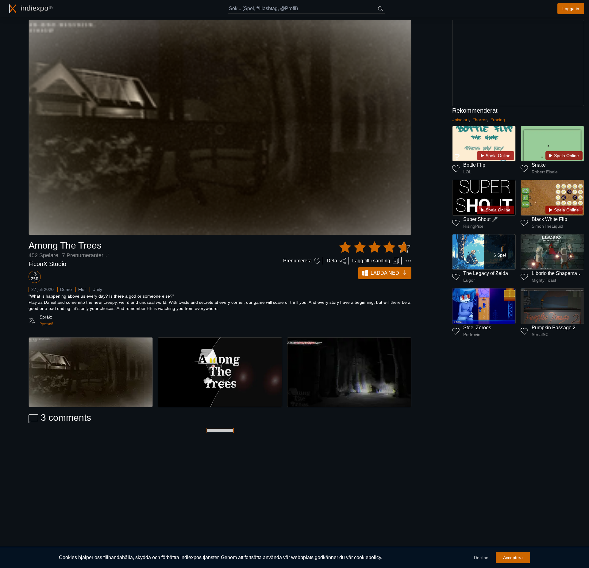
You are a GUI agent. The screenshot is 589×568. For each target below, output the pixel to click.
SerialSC (540, 334)
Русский (46, 324)
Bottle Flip (474, 165)
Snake (539, 165)
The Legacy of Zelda (485, 273)
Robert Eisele (545, 171)
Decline (481, 557)
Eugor (469, 280)
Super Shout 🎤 (480, 219)
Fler (82, 289)
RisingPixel (473, 226)
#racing (498, 119)
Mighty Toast (544, 280)
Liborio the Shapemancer (559, 273)
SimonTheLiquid (547, 226)
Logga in (570, 8)
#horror (479, 119)
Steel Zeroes (477, 327)
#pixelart (460, 119)
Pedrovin (471, 334)
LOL (467, 171)
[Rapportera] (408, 261)
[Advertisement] (518, 63)
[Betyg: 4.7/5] (374, 247)
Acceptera (513, 557)
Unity (97, 289)
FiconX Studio (47, 264)
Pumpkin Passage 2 (554, 327)
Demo (66, 289)
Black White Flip (549, 219)
